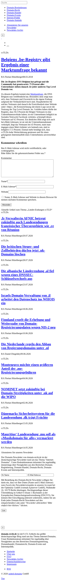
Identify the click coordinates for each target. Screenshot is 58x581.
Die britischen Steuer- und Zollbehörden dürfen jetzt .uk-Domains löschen (23, 250)
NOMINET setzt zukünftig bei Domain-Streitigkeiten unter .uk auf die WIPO (27, 393)
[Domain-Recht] (1, 38)
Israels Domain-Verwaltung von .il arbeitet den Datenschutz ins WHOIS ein (28, 299)
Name (4, 181)
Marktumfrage (36, 94)
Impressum (11, 564)
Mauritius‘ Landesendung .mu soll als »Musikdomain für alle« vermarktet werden (28, 438)
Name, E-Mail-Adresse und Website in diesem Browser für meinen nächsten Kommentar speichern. (29, 198)
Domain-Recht (13, 10)
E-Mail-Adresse (8, 186)
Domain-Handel (14, 12)
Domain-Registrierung (17, 7)
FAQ (9, 556)
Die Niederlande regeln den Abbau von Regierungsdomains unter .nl (26, 346)
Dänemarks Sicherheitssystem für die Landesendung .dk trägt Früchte (28, 415)
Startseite (11, 551)
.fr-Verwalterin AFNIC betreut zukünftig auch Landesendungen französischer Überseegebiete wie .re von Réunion (27, 224)
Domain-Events (14, 15)
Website (4, 192)
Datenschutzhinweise (16, 561)
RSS (9, 569)
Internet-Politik (13, 18)
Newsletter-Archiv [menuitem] (15, 30)
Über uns (11, 554)
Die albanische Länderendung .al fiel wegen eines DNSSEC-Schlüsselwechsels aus (27, 274)
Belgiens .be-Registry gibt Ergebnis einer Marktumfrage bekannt (25, 64)
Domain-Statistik (14, 20)
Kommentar (6, 158)
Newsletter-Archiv (15, 559)
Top (3, 578)
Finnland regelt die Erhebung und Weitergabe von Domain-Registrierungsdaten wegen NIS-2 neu (28, 323)
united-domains (15, 574)
